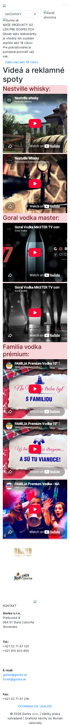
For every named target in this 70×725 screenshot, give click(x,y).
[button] (8, 569)
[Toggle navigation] (64, 5)
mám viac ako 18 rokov (21, 62)
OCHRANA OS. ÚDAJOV (35, 706)
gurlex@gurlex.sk (15, 675)
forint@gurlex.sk (14, 679)
